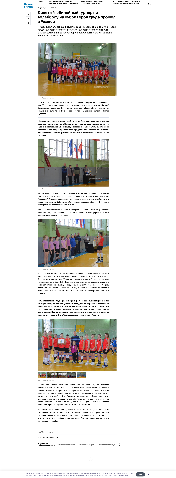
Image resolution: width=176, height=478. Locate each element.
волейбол (41, 432)
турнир (50, 432)
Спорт (40, 1)
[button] (114, 345)
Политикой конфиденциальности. (70, 475)
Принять (140, 474)
